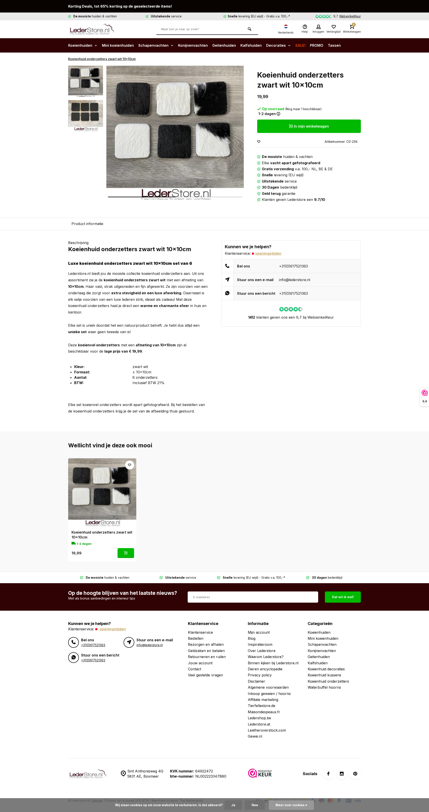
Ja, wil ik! (235, 411)
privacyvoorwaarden (236, 422)
